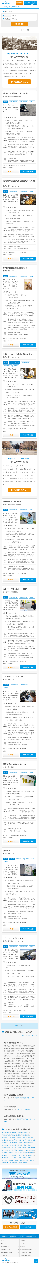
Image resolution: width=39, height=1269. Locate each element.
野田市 (33, 1140)
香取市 (4, 1147)
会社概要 (22, 1243)
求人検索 (22, 1240)
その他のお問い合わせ (25, 1252)
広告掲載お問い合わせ (6, 1252)
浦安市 (9, 1140)
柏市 (29, 1140)
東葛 (20, 1140)
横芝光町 (14, 1150)
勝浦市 (24, 1157)
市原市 (32, 1150)
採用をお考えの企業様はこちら (13, 7)
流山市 (4, 1142)
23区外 (32, 1160)
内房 (27, 1150)
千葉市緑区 (5, 1137)
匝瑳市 (24, 1147)
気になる (12, 171)
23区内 (27, 1160)
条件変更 (20, 24)
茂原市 (14, 1155)
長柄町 (14, 1157)
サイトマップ (4, 1255)
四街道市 (19, 1137)
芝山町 (9, 1150)
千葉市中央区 (16, 1132)
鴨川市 (29, 1157)
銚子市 (29, 1145)
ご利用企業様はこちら (25, 1255)
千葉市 (9, 1132)
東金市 (4, 1150)
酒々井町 (23, 1145)
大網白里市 (20, 1155)
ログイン (28, 2)
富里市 (9, 1145)
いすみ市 (4, 1160)
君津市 (17, 1152)
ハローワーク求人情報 (23, 1109)
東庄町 (19, 1147)
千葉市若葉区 (25, 1135)
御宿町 (17, 1160)
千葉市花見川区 (15, 1135)
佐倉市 (4, 1145)
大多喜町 (11, 1160)
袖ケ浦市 (11, 1152)
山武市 (33, 1147)
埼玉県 (9, 1162)
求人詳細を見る (28, 171)
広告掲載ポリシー (5, 1249)
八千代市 (14, 1140)
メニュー (34, 3)
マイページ (3, 1243)
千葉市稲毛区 (6, 1135)
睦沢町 (32, 1155)
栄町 (18, 1145)
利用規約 (22, 1246)
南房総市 (4, 1155)
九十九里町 (22, 1150)
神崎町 (9, 1147)
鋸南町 (27, 1152)
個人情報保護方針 (5, 1246)
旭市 (29, 1147)
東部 (31, 1142)
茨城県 (4, 1162)
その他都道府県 (23, 1162)
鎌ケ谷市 (14, 1142)
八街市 (14, 1145)
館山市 (22, 1152)
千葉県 (4, 1132)
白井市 (9, 1142)
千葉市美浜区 (25, 1132)
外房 (10, 1155)
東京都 (22, 1160)
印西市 (20, 1142)
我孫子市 (26, 1142)
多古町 (14, 1147)
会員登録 (20, 2)
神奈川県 (14, 1162)
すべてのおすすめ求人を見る (28, 1035)
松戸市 (24, 1140)
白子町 (9, 1157)
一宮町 (27, 1155)
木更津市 (4, 1152)
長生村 (4, 1157)
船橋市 (25, 1137)
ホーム (2, 1240)
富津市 (32, 1152)
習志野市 (30, 1137)
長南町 (19, 1157)
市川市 (4, 1140)
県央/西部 (12, 1137)
